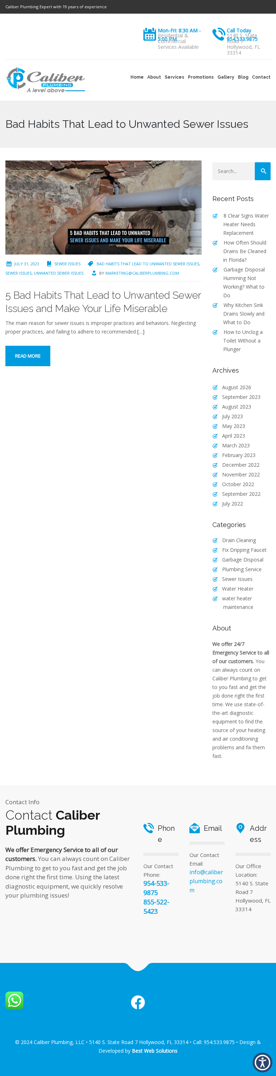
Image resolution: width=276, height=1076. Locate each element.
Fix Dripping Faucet (244, 549)
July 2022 (232, 503)
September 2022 (241, 493)
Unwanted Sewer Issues (58, 273)
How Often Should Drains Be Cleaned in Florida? (244, 251)
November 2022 (241, 474)
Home (137, 77)
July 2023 (232, 416)
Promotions (201, 77)
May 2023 (233, 426)
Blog (243, 77)
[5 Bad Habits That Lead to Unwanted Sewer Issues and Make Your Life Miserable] (103, 207)
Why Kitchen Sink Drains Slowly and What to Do (243, 314)
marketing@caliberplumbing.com (142, 273)
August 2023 (236, 406)
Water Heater (237, 588)
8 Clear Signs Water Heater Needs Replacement (246, 224)
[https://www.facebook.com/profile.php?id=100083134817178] (138, 1002)
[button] (262, 1062)
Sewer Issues (67, 263)
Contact (261, 77)
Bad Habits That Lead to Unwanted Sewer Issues (148, 263)
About (154, 77)
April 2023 (233, 435)
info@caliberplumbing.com (206, 881)
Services (174, 77)
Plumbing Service (242, 569)
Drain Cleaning (239, 540)
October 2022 (238, 484)
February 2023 (239, 455)
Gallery (225, 77)
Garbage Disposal (242, 559)
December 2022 (240, 464)
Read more (28, 356)
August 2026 (236, 387)
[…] (140, 331)
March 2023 (236, 445)
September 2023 (241, 396)
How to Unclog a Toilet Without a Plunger (243, 341)
